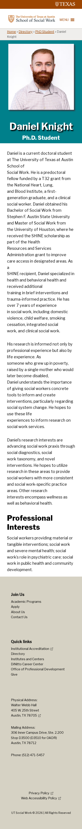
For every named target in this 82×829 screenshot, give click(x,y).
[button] (64, 19)
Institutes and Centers (27, 659)
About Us (18, 612)
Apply (15, 607)
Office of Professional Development (38, 669)
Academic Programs (26, 602)
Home (11, 32)
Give (14, 674)
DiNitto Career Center (27, 664)
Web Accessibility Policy (39, 798)
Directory (26, 32)
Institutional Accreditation (30, 649)
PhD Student (44, 32)
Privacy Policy (39, 793)
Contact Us (19, 617)
